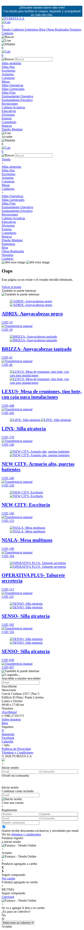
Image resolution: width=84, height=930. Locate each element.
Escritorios (8, 70)
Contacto (7, 33)
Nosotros (75, 29)
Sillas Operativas (12, 85)
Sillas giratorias (11, 63)
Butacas (7, 125)
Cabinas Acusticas (13, 107)
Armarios (8, 74)
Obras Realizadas (58, 29)
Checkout (8, 897)
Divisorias (8, 114)
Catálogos (18, 29)
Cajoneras (8, 78)
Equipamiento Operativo (17, 96)
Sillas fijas (8, 67)
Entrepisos (32, 29)
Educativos (9, 111)
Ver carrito (8, 878)
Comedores (9, 122)
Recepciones (10, 103)
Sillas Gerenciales (13, 89)
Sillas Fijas (8, 92)
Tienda (6, 29)
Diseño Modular (12, 129)
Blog (42, 29)
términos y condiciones (26, 834)
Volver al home (11, 287)
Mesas (6, 81)
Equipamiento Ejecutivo (17, 100)
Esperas (7, 118)
